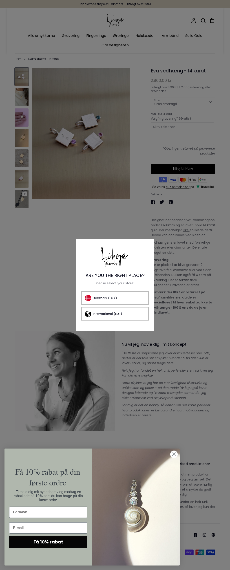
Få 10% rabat (48, 542)
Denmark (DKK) (105, 298)
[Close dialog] (174, 454)
